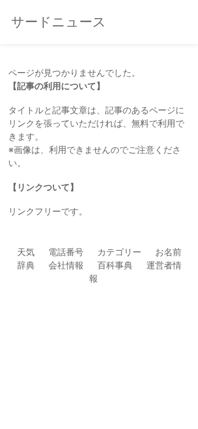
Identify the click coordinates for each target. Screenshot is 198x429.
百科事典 (115, 265)
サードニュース (58, 22)
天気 (26, 251)
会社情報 (66, 265)
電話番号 (66, 251)
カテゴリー (119, 251)
